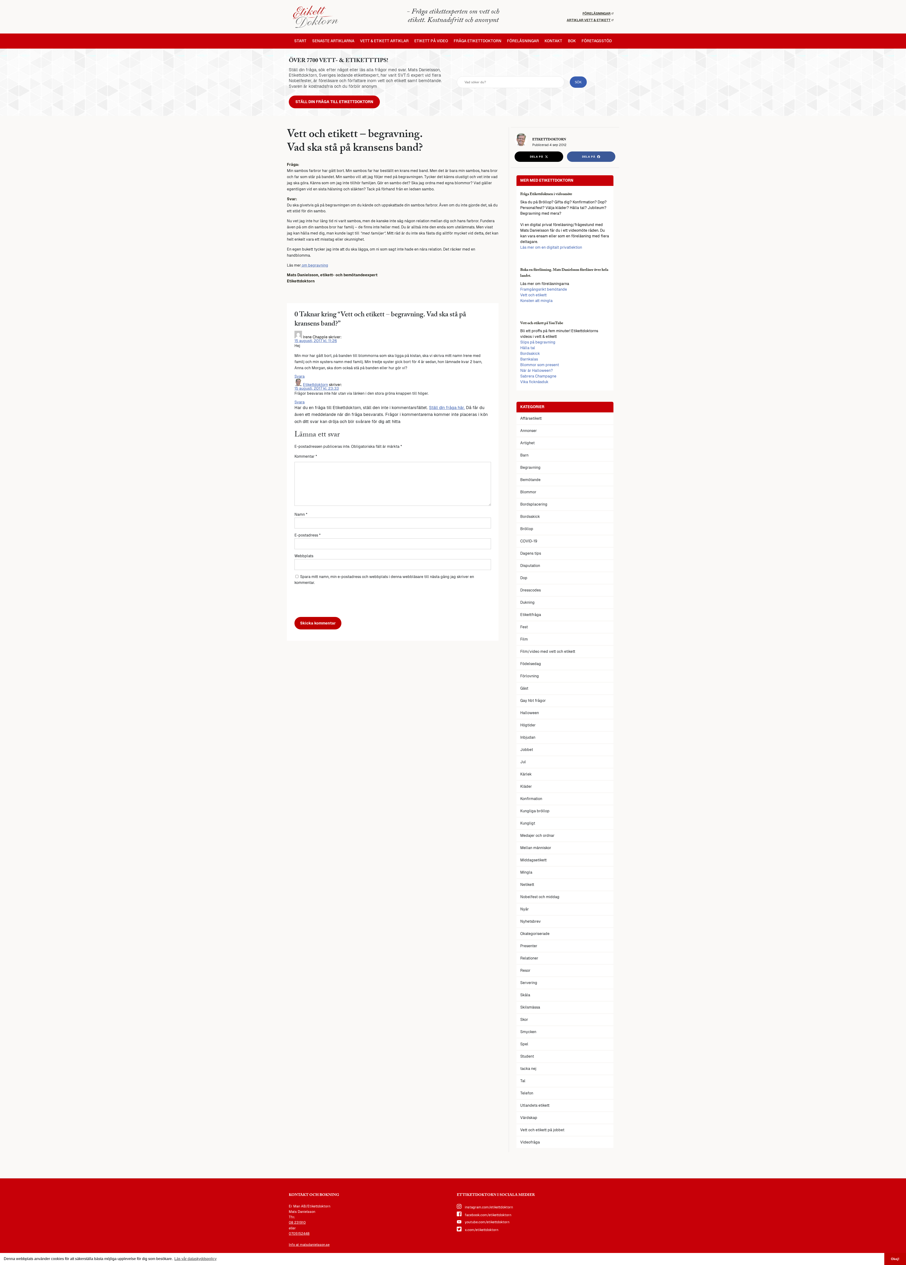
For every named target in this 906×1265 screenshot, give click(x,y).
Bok (572, 41)
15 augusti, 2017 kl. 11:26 (315, 341)
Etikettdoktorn (315, 384)
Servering (528, 982)
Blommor (528, 492)
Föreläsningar (597, 13)
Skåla (525, 995)
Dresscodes (530, 590)
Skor (524, 1019)
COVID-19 (528, 541)
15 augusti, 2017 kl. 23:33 (316, 388)
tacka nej (528, 1068)
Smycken (528, 1032)
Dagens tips (530, 553)
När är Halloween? (536, 370)
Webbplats (303, 556)
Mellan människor (535, 848)
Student (527, 1056)
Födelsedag (530, 664)
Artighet (527, 443)
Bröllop (526, 529)
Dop (523, 578)
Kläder (526, 786)
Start (300, 41)
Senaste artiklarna (333, 41)
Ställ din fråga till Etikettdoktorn (334, 102)
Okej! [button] (895, 1259)
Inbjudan (527, 737)
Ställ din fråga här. (447, 407)
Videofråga (530, 1142)
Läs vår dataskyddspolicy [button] (195, 1259)
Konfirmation (531, 798)
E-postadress (307, 535)
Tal (522, 1081)
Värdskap (528, 1117)
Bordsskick (530, 353)
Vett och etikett (533, 295)
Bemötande (530, 480)
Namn (300, 514)
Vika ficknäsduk (534, 382)
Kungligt (527, 823)
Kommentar (305, 456)
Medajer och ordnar (537, 835)
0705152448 (299, 1234)
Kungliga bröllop (534, 811)
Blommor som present (539, 365)
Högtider (528, 725)
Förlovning (529, 676)
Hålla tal (527, 348)
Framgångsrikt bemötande (543, 289)
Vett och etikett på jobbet (542, 1130)
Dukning (527, 602)
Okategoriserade (534, 933)
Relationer (529, 958)
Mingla (526, 872)
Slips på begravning (537, 342)
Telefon (526, 1093)
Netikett (527, 884)
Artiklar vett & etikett (589, 20)
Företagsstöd (597, 41)
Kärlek (526, 774)
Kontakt (553, 41)
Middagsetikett (533, 860)
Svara (299, 376)
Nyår (524, 909)
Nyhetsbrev (530, 921)
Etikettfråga (530, 614)
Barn (524, 455)
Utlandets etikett (534, 1105)
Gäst (524, 688)
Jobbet (526, 749)
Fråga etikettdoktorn (477, 41)
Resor (525, 970)
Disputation (530, 565)
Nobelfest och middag (539, 897)
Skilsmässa (530, 1007)
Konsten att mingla (536, 300)
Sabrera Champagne (538, 376)
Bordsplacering (533, 504)
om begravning (314, 265)
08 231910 (297, 1222)
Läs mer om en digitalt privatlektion (551, 247)
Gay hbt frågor (533, 700)
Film (524, 639)
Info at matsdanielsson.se (309, 1245)
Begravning (530, 467)
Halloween (529, 713)
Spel (524, 1044)
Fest (524, 627)
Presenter (528, 946)
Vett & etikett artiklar (384, 41)
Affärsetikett (531, 418)
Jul (523, 762)
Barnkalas (529, 359)
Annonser (528, 430)
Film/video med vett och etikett (547, 651)
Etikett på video (431, 41)
